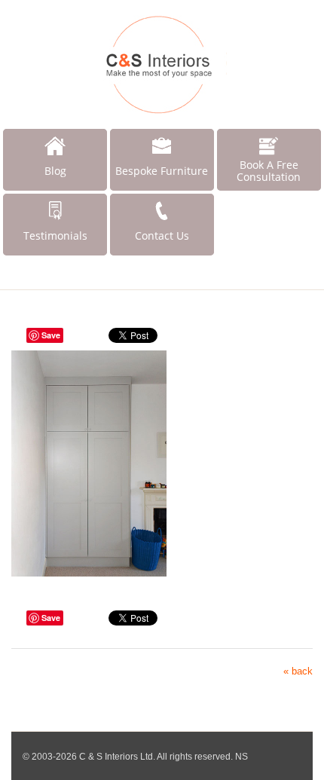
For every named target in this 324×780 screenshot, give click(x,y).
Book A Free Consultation (269, 171)
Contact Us (162, 235)
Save (50, 335)
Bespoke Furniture (161, 171)
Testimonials (55, 235)
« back (298, 671)
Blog (55, 171)
